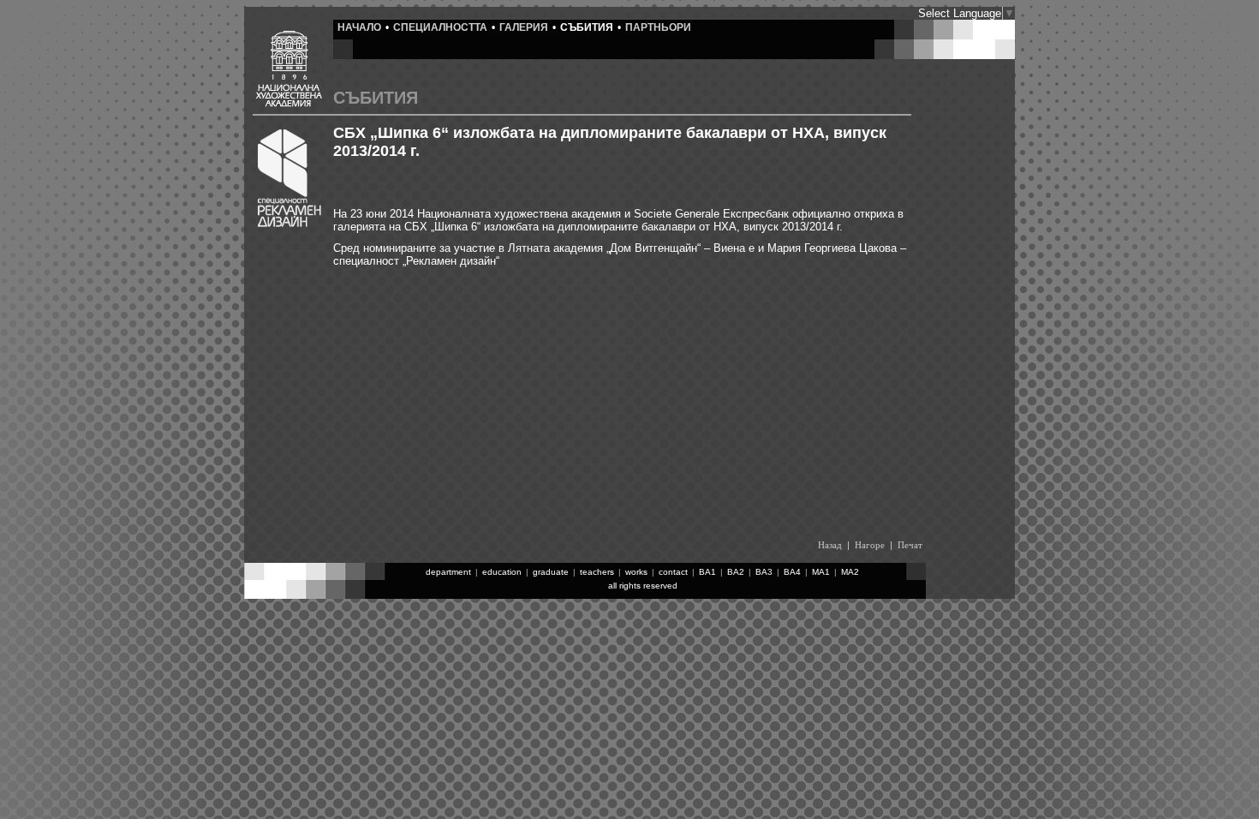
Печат (910, 545)
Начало (359, 27)
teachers (597, 572)
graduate (551, 572)
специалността (440, 27)
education (502, 572)
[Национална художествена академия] (288, 103)
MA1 (821, 572)
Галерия (523, 27)
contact (673, 572)
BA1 (707, 572)
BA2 (735, 572)
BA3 (764, 572)
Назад (830, 545)
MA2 (850, 572)
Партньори (658, 27)
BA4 (792, 572)
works (636, 572)
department (448, 572)
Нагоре (870, 545)
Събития (586, 27)
